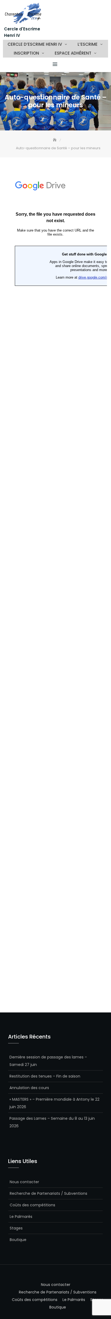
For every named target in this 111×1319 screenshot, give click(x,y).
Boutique (18, 1239)
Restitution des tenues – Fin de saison (44, 1076)
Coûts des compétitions (32, 1205)
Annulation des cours (29, 1087)
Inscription (26, 53)
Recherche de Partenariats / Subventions (48, 1193)
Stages (16, 1228)
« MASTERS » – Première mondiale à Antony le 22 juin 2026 (54, 1103)
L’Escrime (88, 44)
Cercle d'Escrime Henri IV (22, 32)
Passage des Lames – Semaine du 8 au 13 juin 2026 (52, 1122)
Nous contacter (24, 1182)
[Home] (55, 140)
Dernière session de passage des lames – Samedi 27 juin (48, 1060)
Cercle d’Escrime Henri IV (35, 44)
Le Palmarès (21, 1216)
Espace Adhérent (73, 53)
